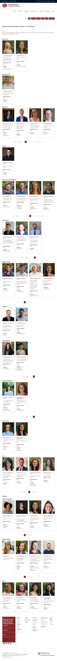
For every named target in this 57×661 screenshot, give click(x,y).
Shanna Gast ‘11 (34, 123)
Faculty (34, 624)
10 (37, 216)
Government (40, 32)
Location (33, 18)
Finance (36, 32)
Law (53, 32)
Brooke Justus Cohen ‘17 (35, 473)
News (51, 622)
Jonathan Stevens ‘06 (7, 237)
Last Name (5, 630)
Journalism (50, 32)
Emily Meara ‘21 (34, 196)
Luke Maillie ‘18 (7, 196)
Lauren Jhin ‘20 (34, 515)
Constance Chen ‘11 (8, 91)
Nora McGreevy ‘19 (7, 437)
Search (53, 11)
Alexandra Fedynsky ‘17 (22, 516)
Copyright (4, 652)
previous (19, 141)
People (20, 11)
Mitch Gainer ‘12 (21, 123)
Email (4, 634)
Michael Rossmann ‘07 (7, 163)
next (39, 141)
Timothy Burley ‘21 (7, 597)
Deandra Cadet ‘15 (7, 515)
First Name (5, 625)
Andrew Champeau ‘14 (21, 279)
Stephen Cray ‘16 (7, 323)
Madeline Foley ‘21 (21, 55)
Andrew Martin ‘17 (21, 196)
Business (12, 32)
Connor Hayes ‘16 (21, 472)
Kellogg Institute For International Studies (9, 654)
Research (26, 11)
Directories (27, 619)
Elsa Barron (6, 556)
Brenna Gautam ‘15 (7, 472)
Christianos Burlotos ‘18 (8, 279)
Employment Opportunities (19, 629)
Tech (17, 33)
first (15, 141)
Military (4, 33)
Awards (18, 626)
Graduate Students (34, 627)
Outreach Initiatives (19, 624)
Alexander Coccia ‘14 (49, 556)
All (29, 18)
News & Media (47, 11)
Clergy (16, 32)
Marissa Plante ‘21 (7, 357)
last (41, 141)
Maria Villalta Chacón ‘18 (47, 598)
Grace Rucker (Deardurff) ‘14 (20, 398)
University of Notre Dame (12, 652)
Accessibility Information (6, 656)
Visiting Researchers (44, 621)
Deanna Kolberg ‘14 (48, 515)
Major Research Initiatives (35, 620)
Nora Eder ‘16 (20, 597)
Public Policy (14, 33)
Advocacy (4, 32)
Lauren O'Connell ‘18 (7, 398)
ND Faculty (43, 619)
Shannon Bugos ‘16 (21, 556)
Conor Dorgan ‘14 (21, 323)
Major (43, 18)
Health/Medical (45, 32)
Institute (18, 619)
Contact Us (21, 655)
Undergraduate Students (35, 630)
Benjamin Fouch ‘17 (8, 123)
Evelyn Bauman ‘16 (7, 55)
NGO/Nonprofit (8, 33)
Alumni (26, 621)
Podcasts (51, 624)
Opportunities (34, 11)
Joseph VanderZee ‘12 (34, 237)
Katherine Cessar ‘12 (35, 556)
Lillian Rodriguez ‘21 (49, 278)
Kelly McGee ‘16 (47, 472)
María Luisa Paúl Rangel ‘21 (21, 438)
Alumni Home (51, 18)
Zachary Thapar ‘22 (21, 357)
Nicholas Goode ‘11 (48, 123)
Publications (35, 622)
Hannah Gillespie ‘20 (35, 278)
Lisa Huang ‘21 (33, 597)
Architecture (8, 32)
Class (46, 18)
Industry (38, 18)
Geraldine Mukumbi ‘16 (48, 197)
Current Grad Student (21, 32)
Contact (18, 621)
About (15, 11)
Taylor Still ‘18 (20, 237)
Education (27, 32)
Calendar (41, 11)
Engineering (32, 32)
